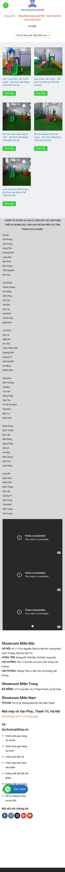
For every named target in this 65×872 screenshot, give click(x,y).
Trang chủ (9, 15)
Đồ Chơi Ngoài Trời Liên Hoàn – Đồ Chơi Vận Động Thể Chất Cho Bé (47, 137)
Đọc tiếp (9, 93)
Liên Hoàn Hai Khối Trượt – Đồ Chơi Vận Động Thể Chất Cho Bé (16, 192)
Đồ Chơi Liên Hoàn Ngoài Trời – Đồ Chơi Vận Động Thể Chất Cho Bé (15, 137)
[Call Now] (7, 789)
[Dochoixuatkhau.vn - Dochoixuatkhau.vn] (32, 5)
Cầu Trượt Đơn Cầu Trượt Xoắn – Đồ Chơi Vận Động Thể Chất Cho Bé (16, 81)
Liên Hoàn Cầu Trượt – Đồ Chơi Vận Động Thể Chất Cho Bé (47, 81)
